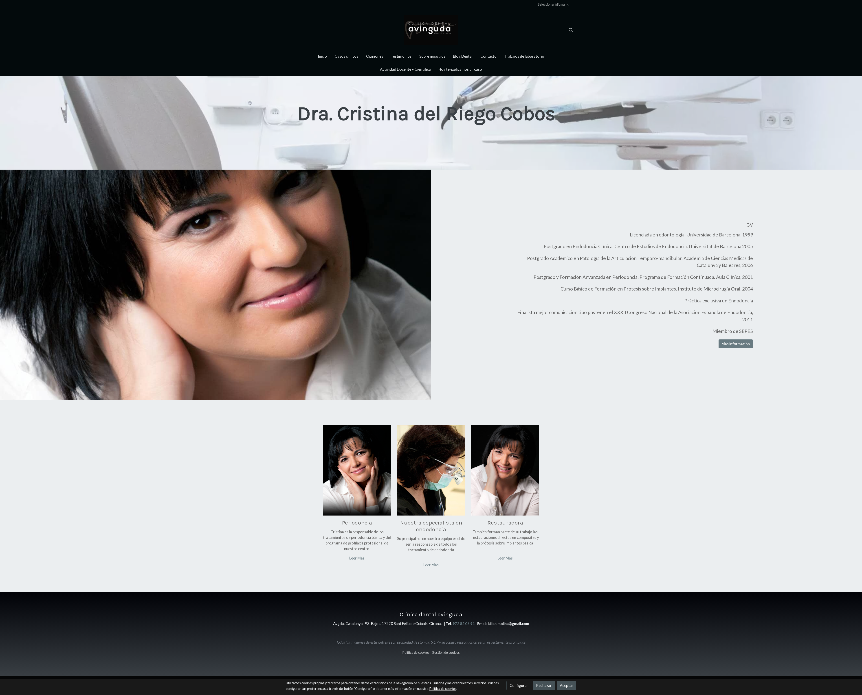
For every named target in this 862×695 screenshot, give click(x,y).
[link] (431, 30)
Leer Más (357, 558)
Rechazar (544, 685)
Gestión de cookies (446, 652)
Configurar (519, 685)
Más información (735, 343)
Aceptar (566, 685)
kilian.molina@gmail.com (508, 623)
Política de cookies (415, 652)
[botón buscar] (570, 30)
